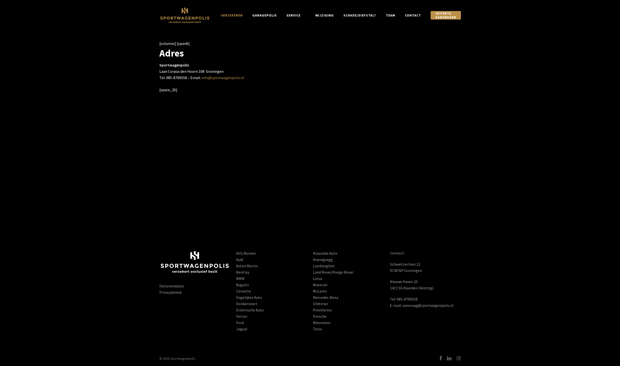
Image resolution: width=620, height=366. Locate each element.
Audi (239, 259)
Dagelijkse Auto (249, 297)
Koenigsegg (323, 259)
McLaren (320, 291)
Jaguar (242, 328)
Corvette (243, 291)
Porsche (319, 316)
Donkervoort (246, 303)
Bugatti (242, 284)
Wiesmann (321, 322)
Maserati (320, 284)
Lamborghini (323, 265)
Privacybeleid (170, 292)
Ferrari (241, 316)
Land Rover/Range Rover (333, 272)
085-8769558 (407, 299)
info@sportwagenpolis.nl (223, 77)
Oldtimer (320, 303)
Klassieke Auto (325, 253)
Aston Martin (247, 265)
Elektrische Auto (250, 310)
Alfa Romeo (246, 253)
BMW (240, 278)
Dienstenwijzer (171, 286)
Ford (240, 322)
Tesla (317, 328)
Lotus (317, 278)
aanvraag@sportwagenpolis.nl (428, 305)
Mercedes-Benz (325, 297)
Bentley (242, 272)
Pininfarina (322, 310)
